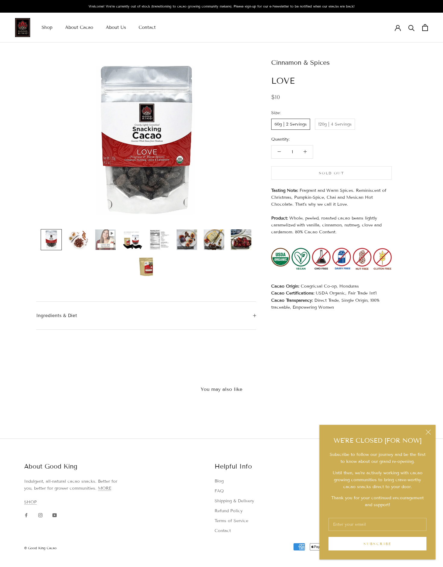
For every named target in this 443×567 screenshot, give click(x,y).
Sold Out (331, 172)
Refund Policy (229, 510)
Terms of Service (231, 520)
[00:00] (146, 140)
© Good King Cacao (40, 548)
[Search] (411, 27)
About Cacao (79, 27)
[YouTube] (54, 515)
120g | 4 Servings (335, 123)
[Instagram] (40, 515)
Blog (219, 481)
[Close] (428, 432)
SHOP (30, 502)
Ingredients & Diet (56, 315)
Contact (147, 27)
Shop (47, 27)
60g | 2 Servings (291, 123)
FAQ (219, 491)
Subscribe (377, 543)
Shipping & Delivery (234, 500)
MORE (104, 488)
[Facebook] (26, 515)
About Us (116, 27)
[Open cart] (425, 27)
